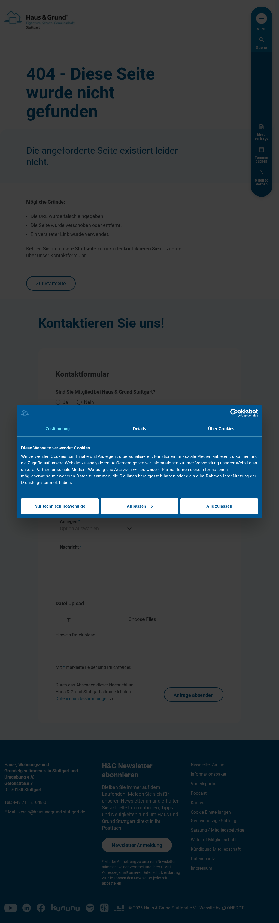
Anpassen (136, 506)
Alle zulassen (219, 506)
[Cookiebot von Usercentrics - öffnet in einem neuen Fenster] (234, 413)
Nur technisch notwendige (59, 506)
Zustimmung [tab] (58, 428)
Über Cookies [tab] (221, 428)
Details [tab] (139, 428)
